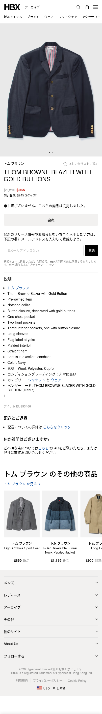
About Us (11, 643)
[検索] (78, 7)
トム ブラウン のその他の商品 (51, 474)
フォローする (14, 655)
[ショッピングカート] (87, 7)
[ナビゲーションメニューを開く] (95, 7)
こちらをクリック (57, 426)
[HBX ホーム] (12, 6)
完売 (51, 219)
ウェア (56, 379)
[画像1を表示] (51, 90)
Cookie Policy (77, 680)
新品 (26, 561)
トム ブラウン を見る (20, 484)
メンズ (9, 582)
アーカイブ (32, 7)
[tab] (49, 152)
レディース (12, 594)
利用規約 (14, 265)
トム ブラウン (14, 163)
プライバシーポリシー (43, 265)
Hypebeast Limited (39, 669)
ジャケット (36, 379)
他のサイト (12, 631)
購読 (92, 250)
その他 (9, 619)
